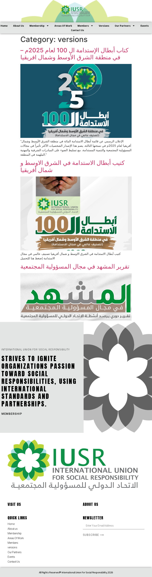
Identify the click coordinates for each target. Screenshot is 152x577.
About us (18, 25)
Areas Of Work (63, 25)
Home (4, 25)
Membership (36, 25)
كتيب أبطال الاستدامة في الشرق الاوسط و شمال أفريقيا (72, 166)
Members (83, 25)
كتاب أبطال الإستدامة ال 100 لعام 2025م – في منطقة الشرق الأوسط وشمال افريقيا (74, 54)
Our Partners (122, 25)
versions (104, 25)
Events (145, 25)
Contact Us (77, 30)
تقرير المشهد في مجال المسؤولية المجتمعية (74, 266)
